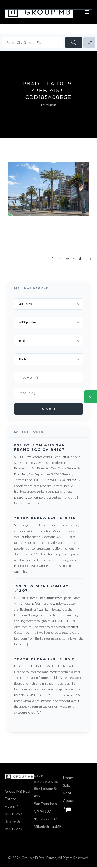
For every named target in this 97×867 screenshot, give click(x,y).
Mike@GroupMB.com (52, 826)
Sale (66, 785)
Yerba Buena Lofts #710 (45, 518)
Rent (67, 792)
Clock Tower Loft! (68, 258)
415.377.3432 (45, 818)
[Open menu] (86, 12)
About (68, 800)
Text (67, 808)
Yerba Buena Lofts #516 (44, 659)
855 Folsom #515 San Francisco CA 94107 (39, 447)
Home (68, 777)
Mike (49, 105)
